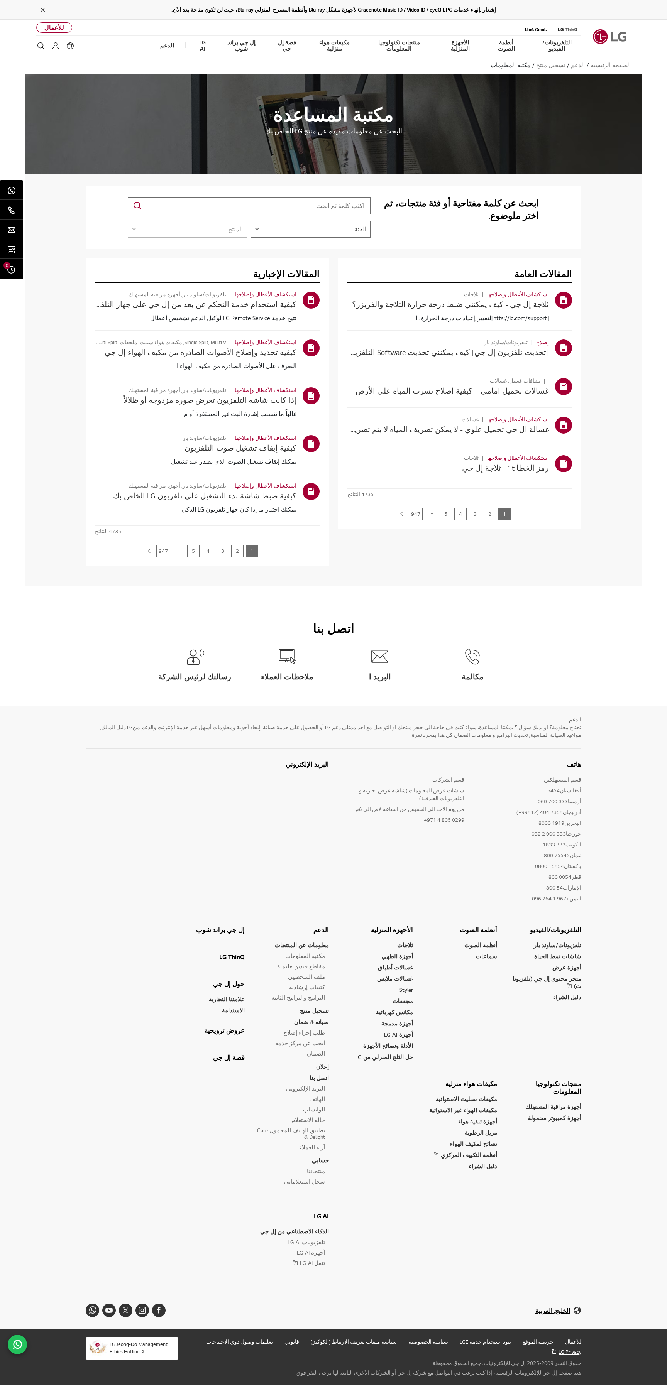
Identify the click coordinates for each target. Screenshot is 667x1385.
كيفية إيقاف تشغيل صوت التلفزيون (240, 448)
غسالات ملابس (395, 978)
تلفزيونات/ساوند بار (557, 945)
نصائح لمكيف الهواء (473, 1143)
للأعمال (54, 28)
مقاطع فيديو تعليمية (301, 966)
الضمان (316, 1053)
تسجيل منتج (314, 1010)
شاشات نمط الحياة (557, 956)
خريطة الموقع (538, 1341)
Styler (406, 989)
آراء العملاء (312, 1147)
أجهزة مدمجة (397, 1023)
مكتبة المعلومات (305, 955)
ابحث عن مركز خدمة (300, 1043)
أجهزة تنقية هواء (477, 1121)
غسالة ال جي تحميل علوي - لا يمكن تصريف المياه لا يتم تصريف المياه (438, 429)
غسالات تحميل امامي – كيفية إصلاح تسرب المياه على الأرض (452, 390)
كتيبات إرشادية (307, 987)
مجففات (403, 1001)
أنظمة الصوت (478, 930)
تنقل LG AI (312, 1263)
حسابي (320, 1160)
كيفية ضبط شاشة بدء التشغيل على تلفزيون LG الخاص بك (204, 495)
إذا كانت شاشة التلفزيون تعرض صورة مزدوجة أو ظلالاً (210, 400)
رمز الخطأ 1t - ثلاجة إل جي (505, 468)
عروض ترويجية (225, 1030)
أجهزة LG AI (398, 1034)
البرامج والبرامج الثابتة (298, 997)
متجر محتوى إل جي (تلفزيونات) (547, 982)
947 (415, 513)
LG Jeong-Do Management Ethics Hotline (139, 1348)
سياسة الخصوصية (428, 1341)
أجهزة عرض (566, 967)
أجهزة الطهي (397, 956)
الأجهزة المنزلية (392, 930)
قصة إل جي (229, 1057)
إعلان (322, 1066)
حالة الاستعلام (308, 1119)
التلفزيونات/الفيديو (555, 930)
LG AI (321, 1216)
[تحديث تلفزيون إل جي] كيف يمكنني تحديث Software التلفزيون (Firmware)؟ (427, 352)
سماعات (486, 956)
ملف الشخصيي (306, 976)
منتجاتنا (316, 1171)
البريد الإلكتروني (307, 764)
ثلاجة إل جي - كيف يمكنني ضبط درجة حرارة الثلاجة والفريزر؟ (450, 304)
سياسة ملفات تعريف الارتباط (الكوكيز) (354, 1341)
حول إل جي (229, 984)
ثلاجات (405, 945)
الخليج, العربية (552, 1311)
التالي (401, 514)
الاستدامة (233, 1010)
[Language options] (70, 46)
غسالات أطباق (395, 967)
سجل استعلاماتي (304, 1181)
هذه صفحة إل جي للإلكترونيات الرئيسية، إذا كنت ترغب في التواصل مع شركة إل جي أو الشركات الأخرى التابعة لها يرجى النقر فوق (438, 1372)
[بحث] (41, 46)
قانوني (291, 1341)
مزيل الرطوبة (481, 1132)
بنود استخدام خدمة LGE (485, 1341)
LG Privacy (570, 1351)
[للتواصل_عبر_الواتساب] (17, 1344)
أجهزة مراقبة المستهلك (553, 1106)
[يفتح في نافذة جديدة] (159, 1310)
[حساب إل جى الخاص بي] (55, 46)
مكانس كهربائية (394, 1012)
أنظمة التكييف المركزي (469, 1155)
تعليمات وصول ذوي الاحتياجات (239, 1341)
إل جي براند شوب (220, 930)
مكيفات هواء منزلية (471, 1084)
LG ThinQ (232, 957)
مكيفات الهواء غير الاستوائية (463, 1110)
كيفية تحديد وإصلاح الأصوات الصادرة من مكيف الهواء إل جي (200, 352)
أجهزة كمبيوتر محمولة (554, 1118)
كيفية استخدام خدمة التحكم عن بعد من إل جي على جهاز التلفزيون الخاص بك (173, 304)
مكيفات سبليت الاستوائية (466, 1099)
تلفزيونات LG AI (306, 1242)
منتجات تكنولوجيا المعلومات (558, 1087)
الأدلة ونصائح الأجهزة (388, 1045)
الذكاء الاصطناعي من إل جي (294, 1231)
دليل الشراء (567, 997)
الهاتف (317, 1099)
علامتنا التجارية (227, 999)
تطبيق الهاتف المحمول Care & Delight (291, 1133)
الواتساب (314, 1109)
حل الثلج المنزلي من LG (384, 1057)
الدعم (321, 930)
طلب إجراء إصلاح (304, 1032)
